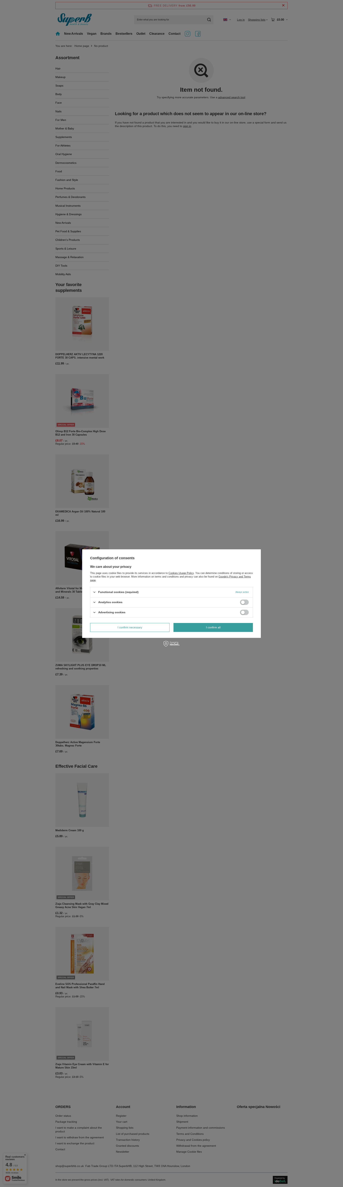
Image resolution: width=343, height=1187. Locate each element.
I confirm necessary (130, 627)
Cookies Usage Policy (181, 572)
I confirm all (213, 627)
